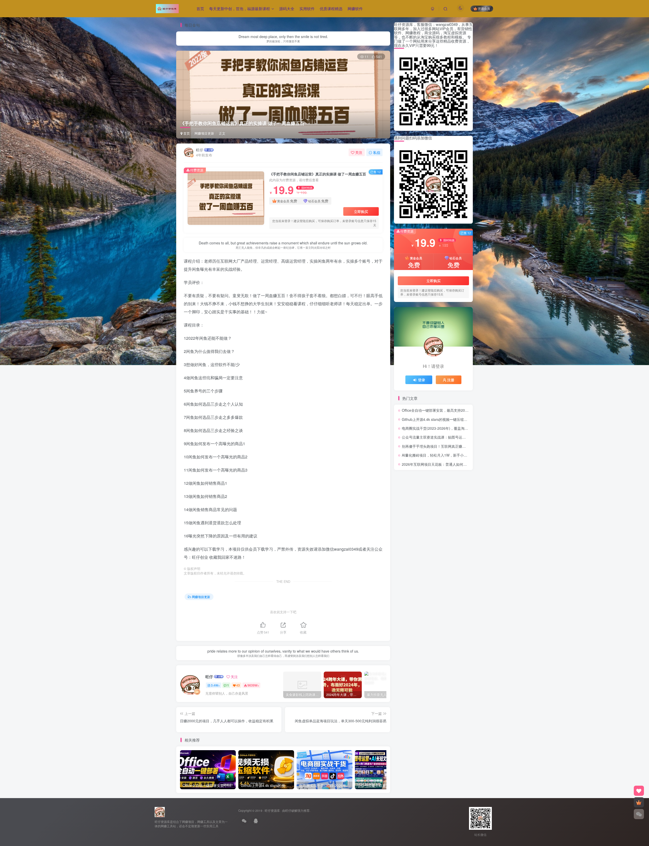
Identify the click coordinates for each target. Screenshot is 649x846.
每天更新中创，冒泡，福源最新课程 (239, 8)
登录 (421, 379)
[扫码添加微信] (639, 814)
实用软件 (307, 8)
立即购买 (361, 211)
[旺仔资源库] (160, 811)
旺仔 (199, 149)
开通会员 (484, 8)
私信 (376, 152)
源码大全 (286, 8)
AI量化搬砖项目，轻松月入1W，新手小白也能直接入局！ (447, 455)
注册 (450, 379)
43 (238, 685)
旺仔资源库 (272, 810)
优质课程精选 (331, 8)
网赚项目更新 (204, 133)
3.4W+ (215, 685)
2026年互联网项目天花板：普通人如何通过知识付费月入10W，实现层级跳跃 (463, 464)
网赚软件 (355, 8)
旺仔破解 (291, 810)
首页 (200, 8)
